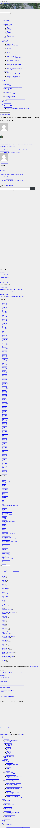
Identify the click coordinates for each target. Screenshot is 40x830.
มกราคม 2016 (4, 447)
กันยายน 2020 (4, 378)
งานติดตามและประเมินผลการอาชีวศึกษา (12, 69)
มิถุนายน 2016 (4, 440)
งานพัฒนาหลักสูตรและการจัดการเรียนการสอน (10, 533)
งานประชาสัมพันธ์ (3, 114)
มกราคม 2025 (4, 327)
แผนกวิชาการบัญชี (7, 84)
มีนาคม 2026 (4, 308)
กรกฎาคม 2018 (4, 408)
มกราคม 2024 (4, 342)
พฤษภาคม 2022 (5, 358)
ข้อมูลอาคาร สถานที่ (9, 33)
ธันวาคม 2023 (4, 343)
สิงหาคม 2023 (4, 347)
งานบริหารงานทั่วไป (9, 44)
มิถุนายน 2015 (4, 456)
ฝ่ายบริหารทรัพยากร (7, 43)
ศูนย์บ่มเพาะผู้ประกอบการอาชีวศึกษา (18, 168)
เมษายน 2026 (4, 307)
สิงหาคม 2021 (4, 364)
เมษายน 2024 (4, 339)
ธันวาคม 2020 (4, 374)
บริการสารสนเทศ (5, 91)
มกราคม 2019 (4, 400)
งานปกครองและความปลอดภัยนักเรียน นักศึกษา (14, 57)
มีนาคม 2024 (4, 340)
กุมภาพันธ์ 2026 (5, 310)
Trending (3, 506)
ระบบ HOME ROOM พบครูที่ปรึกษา (9, 96)
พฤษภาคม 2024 (5, 338)
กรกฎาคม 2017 (4, 423)
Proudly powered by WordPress (5, 734)
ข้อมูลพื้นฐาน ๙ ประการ (8, 24)
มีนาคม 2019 (4, 398)
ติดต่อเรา (3, 101)
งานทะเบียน (8, 52)
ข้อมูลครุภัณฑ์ (8, 35)
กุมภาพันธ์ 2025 (5, 326)
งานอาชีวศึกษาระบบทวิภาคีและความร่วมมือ (13, 76)
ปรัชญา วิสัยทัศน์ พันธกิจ (8, 23)
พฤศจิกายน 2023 (5, 344)
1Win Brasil (4, 478)
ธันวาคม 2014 (4, 464)
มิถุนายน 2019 (4, 395)
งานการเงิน (8, 47)
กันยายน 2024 (4, 332)
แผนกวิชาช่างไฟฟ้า (7, 83)
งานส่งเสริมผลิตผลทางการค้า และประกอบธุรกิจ (14, 68)
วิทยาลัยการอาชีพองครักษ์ (4, 5)
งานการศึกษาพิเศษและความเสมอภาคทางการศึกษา (14, 79)
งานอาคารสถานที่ (5, 545)
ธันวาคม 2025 (4, 312)
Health (3, 494)
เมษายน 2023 (4, 350)
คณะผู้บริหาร (6, 40)
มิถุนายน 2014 (4, 472)
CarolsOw (1, 296)
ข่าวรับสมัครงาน (4, 516)
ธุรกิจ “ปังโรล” (2, 170)
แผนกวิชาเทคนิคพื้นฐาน (8, 88)
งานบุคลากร (4, 528)
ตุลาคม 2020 (4, 376)
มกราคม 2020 (4, 386)
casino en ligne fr (5, 488)
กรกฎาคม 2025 (4, 319)
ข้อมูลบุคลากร (8, 28)
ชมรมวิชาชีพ (4, 549)
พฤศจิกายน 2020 (5, 375)
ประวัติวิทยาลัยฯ (6, 20)
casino (3, 486)
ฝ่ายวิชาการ (6, 71)
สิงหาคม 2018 (4, 407)
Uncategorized (4, 508)
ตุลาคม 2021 (4, 363)
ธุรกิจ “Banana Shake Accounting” (6, 280)
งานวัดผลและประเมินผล (6, 536)
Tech (3, 504)
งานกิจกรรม (4, 517)
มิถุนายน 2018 (4, 410)
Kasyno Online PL (5, 496)
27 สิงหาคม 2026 (4, 677)
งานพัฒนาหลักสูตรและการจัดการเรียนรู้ (13, 73)
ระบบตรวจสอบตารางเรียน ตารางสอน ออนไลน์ (11, 95)
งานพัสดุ (7, 49)
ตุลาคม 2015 (4, 451)
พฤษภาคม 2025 (5, 322)
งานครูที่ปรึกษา (4, 518)
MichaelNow (2, 294)
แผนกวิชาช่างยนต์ (7, 81)
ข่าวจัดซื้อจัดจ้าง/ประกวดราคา (7, 512)
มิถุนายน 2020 (4, 382)
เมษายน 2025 (4, 323)
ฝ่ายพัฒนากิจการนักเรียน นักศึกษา (8, 554)
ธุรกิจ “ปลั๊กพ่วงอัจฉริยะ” (4, 282)
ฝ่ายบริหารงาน (4, 41)
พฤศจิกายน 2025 (5, 314)
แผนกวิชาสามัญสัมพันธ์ (8, 89)
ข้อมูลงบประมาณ (9, 25)
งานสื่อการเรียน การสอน (6, 544)
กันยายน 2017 (4, 420)
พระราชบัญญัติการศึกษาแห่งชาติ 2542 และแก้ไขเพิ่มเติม (15, 99)
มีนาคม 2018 (4, 412)
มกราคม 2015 (4, 463)
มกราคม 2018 (4, 415)
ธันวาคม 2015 (4, 448)
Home (3, 17)
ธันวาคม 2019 (4, 387)
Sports (3, 501)
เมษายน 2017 (4, 427)
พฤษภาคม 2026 (5, 306)
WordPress (4, 509)
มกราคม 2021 (4, 372)
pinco (3, 500)
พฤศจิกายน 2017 (5, 418)
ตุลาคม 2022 (4, 352)
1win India (4, 480)
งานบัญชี (3, 526)
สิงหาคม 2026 (4, 302)
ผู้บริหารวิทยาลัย (2, 186)
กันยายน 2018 (4, 406)
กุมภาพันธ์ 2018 (4, 414)
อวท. (3, 561)
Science (14, 571)
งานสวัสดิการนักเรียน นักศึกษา (11, 59)
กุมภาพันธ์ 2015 (4, 462)
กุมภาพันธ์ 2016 (4, 446)
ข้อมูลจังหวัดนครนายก (10, 36)
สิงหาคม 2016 (4, 438)
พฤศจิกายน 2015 (5, 450)
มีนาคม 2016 (4, 444)
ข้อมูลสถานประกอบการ (10, 31)
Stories (3, 502)
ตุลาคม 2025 (4, 315)
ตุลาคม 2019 (4, 390)
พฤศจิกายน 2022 (5, 351)
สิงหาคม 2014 (4, 470)
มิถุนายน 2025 (4, 320)
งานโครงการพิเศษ (5, 548)
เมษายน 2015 (4, 459)
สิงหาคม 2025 (4, 318)
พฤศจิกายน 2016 (5, 434)
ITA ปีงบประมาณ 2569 (8, 105)
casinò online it (5, 492)
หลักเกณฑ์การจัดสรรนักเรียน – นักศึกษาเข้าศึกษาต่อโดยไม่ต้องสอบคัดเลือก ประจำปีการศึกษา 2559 (16, 144)
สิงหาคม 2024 (4, 334)
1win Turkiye (4, 482)
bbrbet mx (4, 484)
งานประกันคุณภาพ (5, 530)
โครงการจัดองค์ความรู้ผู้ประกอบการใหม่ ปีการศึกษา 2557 (14, 296)
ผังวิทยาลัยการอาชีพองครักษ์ (9, 37)
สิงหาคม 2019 (4, 392)
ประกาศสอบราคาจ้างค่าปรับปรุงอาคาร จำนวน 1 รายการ (14, 289)
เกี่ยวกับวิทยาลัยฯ (5, 19)
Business (3, 485)
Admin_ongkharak (4, 132)
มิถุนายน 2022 (4, 356)
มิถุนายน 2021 (4, 367)
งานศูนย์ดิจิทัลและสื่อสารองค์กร (11, 65)
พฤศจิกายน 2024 (5, 330)
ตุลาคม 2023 (4, 346)
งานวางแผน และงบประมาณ (6, 537)
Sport (16, 571)
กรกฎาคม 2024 (5, 335)
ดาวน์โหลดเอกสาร (7, 100)
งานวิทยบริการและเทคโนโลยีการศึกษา (12, 77)
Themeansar (21, 734)
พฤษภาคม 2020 (5, 383)
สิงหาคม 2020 (4, 379)
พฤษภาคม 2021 (4, 368)
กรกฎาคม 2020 (5, 380)
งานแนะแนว (8, 114)
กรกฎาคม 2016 (4, 439)
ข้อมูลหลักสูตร (8, 32)
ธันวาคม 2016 (4, 432)
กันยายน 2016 (4, 436)
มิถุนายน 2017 (4, 424)
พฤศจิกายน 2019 (5, 388)
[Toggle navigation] (0, 10)
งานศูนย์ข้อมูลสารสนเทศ (6, 540)
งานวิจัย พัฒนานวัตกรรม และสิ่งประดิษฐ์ (8, 538)
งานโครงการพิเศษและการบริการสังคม (12, 60)
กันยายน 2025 (4, 316)
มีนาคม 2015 (4, 460)
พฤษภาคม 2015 (4, 458)
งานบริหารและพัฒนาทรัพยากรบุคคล (12, 45)
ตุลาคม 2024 (4, 331)
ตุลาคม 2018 (4, 404)
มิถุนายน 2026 (4, 304)
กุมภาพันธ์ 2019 (4, 399)
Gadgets (3, 493)
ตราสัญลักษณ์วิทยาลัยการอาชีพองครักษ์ (11, 21)
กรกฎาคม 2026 (4, 303)
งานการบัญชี (8, 48)
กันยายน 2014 (4, 468)
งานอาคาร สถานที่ (9, 51)
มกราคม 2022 (4, 360)
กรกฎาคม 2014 (4, 471)
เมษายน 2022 (4, 359)
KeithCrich (2, 289)
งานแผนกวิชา (8, 72)
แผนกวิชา (3, 80)
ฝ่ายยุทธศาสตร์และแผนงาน (8, 61)
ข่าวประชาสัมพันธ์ (3, 168)
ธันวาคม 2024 (4, 328)
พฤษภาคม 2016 (4, 442)
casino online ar (5, 490)
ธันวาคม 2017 (4, 416)
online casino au (5, 498)
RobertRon (2, 287)
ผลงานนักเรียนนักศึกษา (6, 552)
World (3, 510)
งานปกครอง (4, 529)
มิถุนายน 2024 (4, 336)
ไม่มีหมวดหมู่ (4, 564)
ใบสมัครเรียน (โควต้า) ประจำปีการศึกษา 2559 (7, 146)
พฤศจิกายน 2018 (5, 403)
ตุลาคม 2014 (4, 467)
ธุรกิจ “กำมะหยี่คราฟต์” (4, 176)
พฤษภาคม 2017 (4, 426)
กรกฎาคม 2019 (4, 394)
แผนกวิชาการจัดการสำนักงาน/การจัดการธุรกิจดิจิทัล (13, 87)
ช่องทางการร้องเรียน (7, 103)
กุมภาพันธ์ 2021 (4, 371)
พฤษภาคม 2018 (5, 411)
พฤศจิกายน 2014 (5, 466)
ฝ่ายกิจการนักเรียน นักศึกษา (8, 53)
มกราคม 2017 (4, 431)
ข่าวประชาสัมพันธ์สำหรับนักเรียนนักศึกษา (8, 514)
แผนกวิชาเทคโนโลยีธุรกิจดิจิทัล (9, 85)
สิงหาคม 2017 (4, 422)
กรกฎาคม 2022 (4, 355)
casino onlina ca (5, 489)
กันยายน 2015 (4, 452)
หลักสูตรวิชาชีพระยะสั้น (6, 560)
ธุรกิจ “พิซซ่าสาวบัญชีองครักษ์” (5, 183)
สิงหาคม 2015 (4, 454)
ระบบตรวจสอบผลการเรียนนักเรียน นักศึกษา (11, 93)
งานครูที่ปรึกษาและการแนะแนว (11, 56)
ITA (2, 104)
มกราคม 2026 (4, 311)
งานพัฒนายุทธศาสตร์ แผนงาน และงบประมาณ (14, 63)
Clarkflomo (2, 291)
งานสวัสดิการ (4, 542)
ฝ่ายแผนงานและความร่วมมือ (6, 557)
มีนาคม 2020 (4, 384)
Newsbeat (4, 497)
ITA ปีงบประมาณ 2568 (8, 107)
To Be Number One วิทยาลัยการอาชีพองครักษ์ (10, 505)
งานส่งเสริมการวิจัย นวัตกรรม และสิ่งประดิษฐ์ (13, 67)
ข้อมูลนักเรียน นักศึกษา (10, 27)
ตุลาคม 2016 (4, 435)
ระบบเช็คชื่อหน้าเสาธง (7, 92)
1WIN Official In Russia (6, 481)
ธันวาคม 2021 (4, 362)
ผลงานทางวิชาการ (5, 550)
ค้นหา (32, 188)
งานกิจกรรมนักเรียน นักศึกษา (11, 55)
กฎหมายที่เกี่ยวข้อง (7, 97)
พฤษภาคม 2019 (4, 396)
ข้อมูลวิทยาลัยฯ (8, 29)
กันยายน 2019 (4, 391)
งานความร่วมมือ (4, 520)
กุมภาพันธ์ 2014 (4, 474)
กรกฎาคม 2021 (4, 366)
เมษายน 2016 (4, 443)
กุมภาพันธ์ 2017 (4, 430)
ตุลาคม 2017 (4, 419)
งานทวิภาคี (4, 522)
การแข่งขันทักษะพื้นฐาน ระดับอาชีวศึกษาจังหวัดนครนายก (10, 152)
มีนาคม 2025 (4, 324)
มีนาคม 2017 (4, 428)
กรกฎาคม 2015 (4, 455)
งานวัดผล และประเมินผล (10, 75)
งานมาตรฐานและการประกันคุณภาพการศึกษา (13, 64)
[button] (0, 11)
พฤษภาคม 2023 (5, 348)
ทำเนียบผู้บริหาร (6, 39)
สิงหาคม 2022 (4, 354)
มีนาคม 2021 (4, 370)
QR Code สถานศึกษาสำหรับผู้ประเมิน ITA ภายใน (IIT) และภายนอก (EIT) (18, 108)
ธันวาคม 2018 (4, 402)
